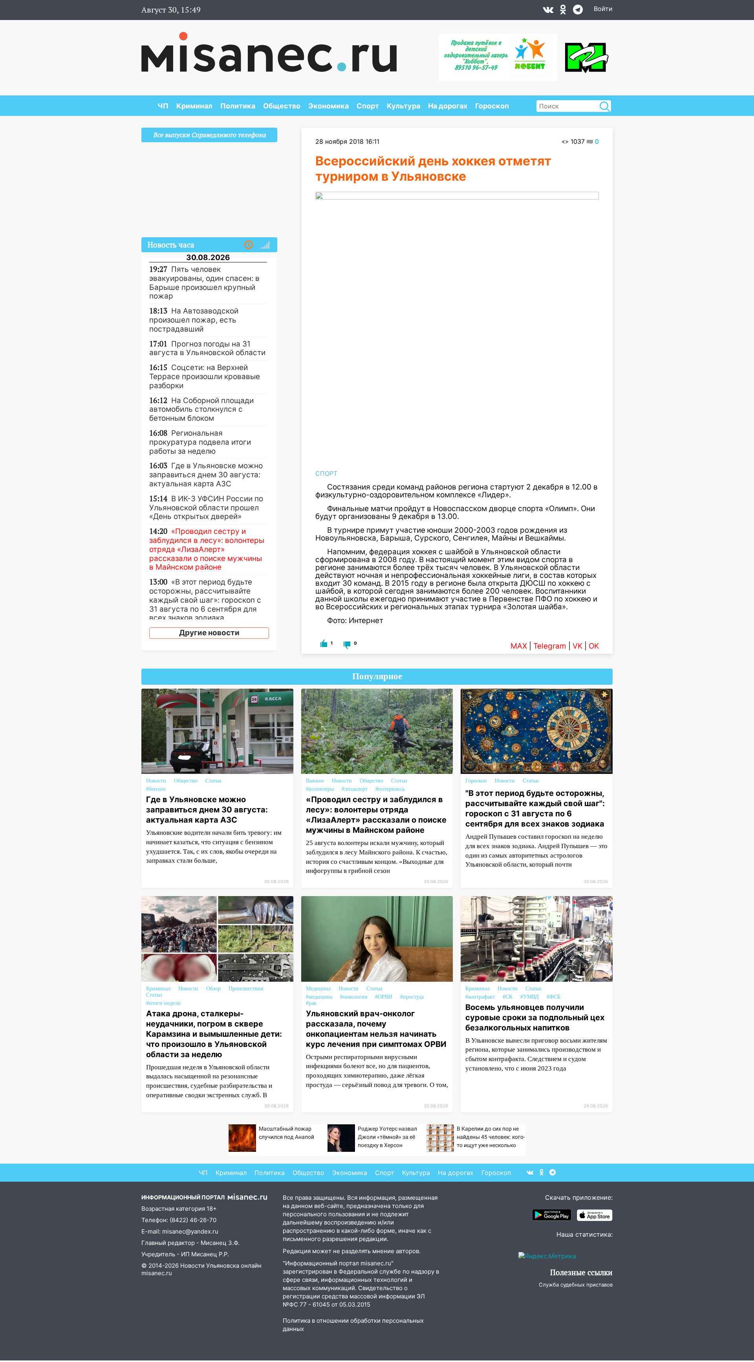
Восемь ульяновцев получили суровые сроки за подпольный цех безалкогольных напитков (534, 1017)
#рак (311, 1003)
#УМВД (529, 997)
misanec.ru (156, 1273)
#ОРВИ (383, 997)
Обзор (213, 989)
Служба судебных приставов (576, 1284)
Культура (403, 106)
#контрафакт (480, 997)
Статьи (213, 781)
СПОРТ (326, 473)
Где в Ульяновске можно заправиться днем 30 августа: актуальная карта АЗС (207, 810)
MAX (519, 646)
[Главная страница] (269, 48)
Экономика (328, 106)
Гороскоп (492, 106)
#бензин (156, 789)
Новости (156, 781)
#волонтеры (320, 789)
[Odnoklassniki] (563, 11)
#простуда (412, 997)
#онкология (353, 997)
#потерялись (389, 789)
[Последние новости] (248, 245)
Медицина (318, 989)
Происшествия (246, 989)
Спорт (368, 106)
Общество (281, 106)
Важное (315, 781)
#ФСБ (553, 997)
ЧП (162, 106)
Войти (603, 9)
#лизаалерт (355, 789)
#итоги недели (163, 1003)
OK (594, 646)
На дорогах (447, 106)
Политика (237, 106)
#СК (507, 997)
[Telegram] (578, 11)
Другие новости (209, 632)
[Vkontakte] (548, 11)
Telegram (549, 646)
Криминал (194, 106)
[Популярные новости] (265, 245)
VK (577, 646)
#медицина (319, 997)
